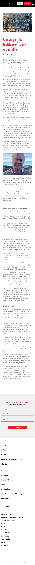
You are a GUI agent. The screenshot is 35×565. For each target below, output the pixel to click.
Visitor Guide (6, 498)
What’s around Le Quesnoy (11, 494)
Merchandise (5, 527)
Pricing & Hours (7, 480)
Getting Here (6, 489)
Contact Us (4, 545)
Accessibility (5, 530)
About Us (4, 524)
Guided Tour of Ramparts (8, 521)
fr (12, 4)
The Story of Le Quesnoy (10, 455)
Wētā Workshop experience (12, 459)
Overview (4, 475)
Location (4, 484)
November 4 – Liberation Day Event (12, 518)
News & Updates (6, 533)
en (9, 4)
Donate (20, 4)
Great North (25, 562)
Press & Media (5, 539)
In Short (4, 450)
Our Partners (5, 536)
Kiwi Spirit (5, 464)
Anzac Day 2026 (6, 514)
